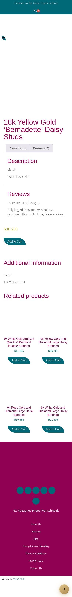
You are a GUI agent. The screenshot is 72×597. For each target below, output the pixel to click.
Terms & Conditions (36, 553)
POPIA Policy (36, 561)
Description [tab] (17, 148)
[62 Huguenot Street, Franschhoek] (36, 501)
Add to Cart (14, 241)
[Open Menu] (4, 38)
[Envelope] (28, 490)
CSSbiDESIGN (19, 579)
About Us (36, 524)
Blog (36, 539)
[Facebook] (36, 490)
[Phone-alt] (20, 490)
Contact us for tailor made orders (36, 3)
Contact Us (36, 568)
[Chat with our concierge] (64, 589)
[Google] (51, 490)
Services (36, 531)
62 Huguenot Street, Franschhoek (36, 510)
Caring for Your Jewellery (36, 546)
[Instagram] (43, 490)
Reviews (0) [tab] (41, 148)
